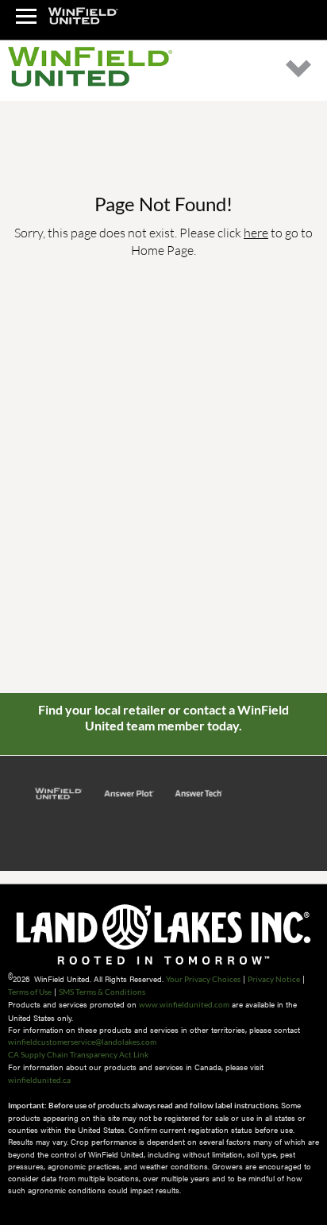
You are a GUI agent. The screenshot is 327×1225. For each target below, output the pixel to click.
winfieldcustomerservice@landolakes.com (82, 1041)
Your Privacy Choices (203, 979)
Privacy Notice (274, 979)
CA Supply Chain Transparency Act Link (78, 1054)
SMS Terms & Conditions (102, 991)
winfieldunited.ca (39, 1079)
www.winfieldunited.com (184, 1004)
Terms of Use (30, 991)
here (256, 232)
